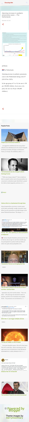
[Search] (27, 3)
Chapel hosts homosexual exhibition (10, 142)
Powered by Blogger (15, 409)
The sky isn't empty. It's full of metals (11, 342)
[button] (3, 24)
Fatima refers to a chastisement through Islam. (13, 203)
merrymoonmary (14, 417)
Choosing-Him (9, 2)
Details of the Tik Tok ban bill (9, 371)
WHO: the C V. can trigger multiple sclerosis (12, 318)
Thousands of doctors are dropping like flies (13, 264)
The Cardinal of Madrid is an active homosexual (13, 395)
